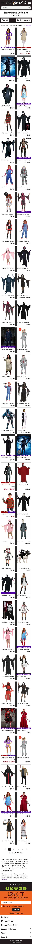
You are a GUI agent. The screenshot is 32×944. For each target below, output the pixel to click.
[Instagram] (16, 888)
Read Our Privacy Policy (16, 913)
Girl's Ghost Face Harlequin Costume (7, 568)
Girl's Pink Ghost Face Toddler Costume (7, 541)
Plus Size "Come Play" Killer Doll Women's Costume (7, 813)
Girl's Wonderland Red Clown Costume (7, 730)
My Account (8, 921)
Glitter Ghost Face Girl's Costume (23, 295)
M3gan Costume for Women (22, 49)
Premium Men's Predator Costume (23, 160)
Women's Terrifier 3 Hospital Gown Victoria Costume (7, 376)
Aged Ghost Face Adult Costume (23, 322)
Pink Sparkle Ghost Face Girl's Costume (8, 268)
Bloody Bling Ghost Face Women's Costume (23, 403)
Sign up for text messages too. (13, 906)
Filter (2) (5, 20)
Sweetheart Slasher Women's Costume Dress (23, 730)
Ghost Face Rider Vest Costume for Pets (22, 568)
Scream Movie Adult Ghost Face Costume (22, 78)
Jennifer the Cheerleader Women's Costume (8, 757)
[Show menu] (2, 3)
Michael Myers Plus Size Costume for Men (8, 484)
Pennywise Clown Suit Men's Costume (22, 376)
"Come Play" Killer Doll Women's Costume (23, 649)
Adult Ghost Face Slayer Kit (8, 622)
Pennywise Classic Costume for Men (22, 187)
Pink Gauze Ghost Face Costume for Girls (23, 214)
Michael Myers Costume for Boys (23, 541)
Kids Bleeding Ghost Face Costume (7, 105)
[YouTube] (20, 888)
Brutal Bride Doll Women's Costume (22, 676)
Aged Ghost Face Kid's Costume (23, 514)
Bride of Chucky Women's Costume (22, 595)
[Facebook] (7, 888)
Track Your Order (10, 925)
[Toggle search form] (25, 3)
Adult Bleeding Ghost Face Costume (22, 268)
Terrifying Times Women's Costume (22, 430)
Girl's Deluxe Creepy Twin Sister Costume (22, 105)
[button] (29, 3)
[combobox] (14, 7)
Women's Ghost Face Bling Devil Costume (7, 703)
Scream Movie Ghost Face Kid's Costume (7, 160)
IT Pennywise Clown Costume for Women (22, 349)
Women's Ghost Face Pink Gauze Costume (7, 322)
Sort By (22, 20)
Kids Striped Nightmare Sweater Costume (8, 514)
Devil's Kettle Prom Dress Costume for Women (23, 841)
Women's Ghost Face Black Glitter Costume (22, 703)
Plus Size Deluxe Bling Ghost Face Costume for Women (8, 841)
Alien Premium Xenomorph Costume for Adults (8, 78)
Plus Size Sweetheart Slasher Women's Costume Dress (22, 813)
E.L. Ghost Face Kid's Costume (22, 133)
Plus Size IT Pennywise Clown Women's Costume (23, 757)
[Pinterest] (11, 888)
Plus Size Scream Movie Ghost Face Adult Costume (8, 295)
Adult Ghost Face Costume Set (6, 595)
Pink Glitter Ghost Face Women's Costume (7, 649)
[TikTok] (24, 888)
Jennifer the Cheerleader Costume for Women (8, 49)
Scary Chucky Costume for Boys (8, 403)
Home (6, 917)
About (3, 933)
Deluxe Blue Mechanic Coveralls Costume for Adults (7, 349)
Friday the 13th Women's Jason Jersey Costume (8, 241)
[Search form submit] (29, 7)
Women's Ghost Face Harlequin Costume (22, 622)
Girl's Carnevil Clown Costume (7, 214)
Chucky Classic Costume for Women (8, 187)
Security (4, 937)
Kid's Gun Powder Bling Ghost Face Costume (8, 676)
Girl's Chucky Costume (23, 241)
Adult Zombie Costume (8, 430)
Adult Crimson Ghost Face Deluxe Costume (22, 484)
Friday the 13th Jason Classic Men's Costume (23, 786)
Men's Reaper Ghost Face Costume (8, 786)
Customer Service (8, 929)
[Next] (27, 849)
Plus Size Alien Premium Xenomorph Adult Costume (23, 457)
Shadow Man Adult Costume (6, 457)
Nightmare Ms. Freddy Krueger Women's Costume (7, 133)
